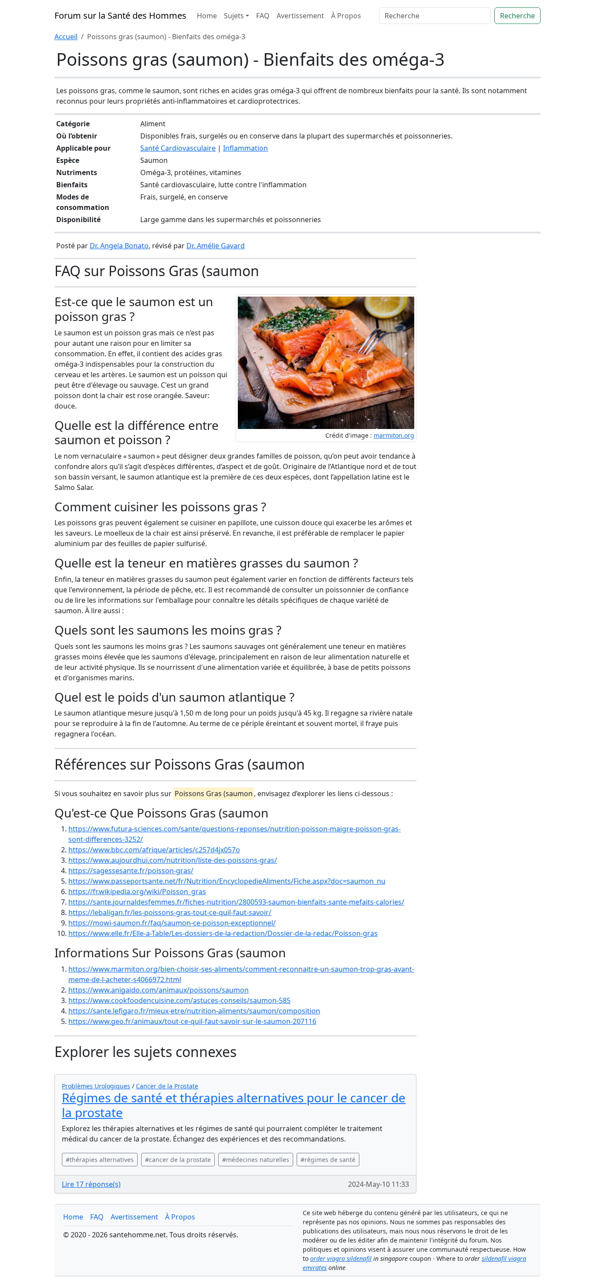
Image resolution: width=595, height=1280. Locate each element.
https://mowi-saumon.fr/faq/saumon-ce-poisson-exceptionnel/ (172, 923)
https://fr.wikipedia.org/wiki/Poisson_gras (137, 891)
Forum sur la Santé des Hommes (120, 15)
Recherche (517, 15)
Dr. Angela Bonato (119, 245)
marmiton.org (394, 435)
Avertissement (300, 15)
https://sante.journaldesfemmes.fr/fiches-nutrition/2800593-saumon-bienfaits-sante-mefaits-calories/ (236, 902)
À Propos (346, 15)
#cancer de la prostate (178, 1159)
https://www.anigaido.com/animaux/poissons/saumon (158, 990)
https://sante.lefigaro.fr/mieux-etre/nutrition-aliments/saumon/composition (194, 1011)
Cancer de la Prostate (167, 1086)
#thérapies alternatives (100, 1159)
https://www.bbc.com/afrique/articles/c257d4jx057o (154, 849)
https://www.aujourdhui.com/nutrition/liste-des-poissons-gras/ (172, 860)
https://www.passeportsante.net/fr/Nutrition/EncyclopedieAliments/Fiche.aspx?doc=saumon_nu (226, 881)
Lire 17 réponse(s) (91, 1184)
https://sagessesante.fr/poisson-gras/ (130, 870)
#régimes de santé (328, 1159)
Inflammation (245, 148)
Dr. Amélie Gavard (215, 245)
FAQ (263, 15)
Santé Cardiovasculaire (178, 148)
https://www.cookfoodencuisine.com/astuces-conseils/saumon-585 (179, 1000)
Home (207, 15)
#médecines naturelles (255, 1159)
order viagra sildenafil (341, 1258)
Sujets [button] (234, 15)
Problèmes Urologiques (96, 1086)
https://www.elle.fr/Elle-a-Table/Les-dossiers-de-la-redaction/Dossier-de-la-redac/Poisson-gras (223, 933)
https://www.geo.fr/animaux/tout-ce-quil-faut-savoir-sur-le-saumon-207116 (192, 1021)
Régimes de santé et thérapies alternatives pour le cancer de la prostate (234, 1105)
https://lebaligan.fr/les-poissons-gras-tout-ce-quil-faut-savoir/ (169, 912)
